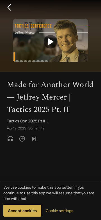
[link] (28, 121)
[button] (9, 7)
